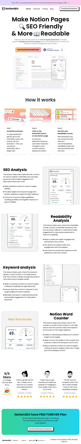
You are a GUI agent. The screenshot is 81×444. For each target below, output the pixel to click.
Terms (23, 440)
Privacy (15, 440)
